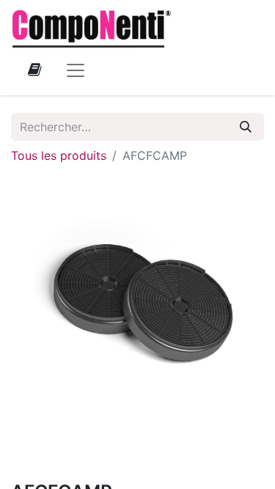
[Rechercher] (245, 127)
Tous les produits (58, 155)
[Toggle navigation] (75, 69)
